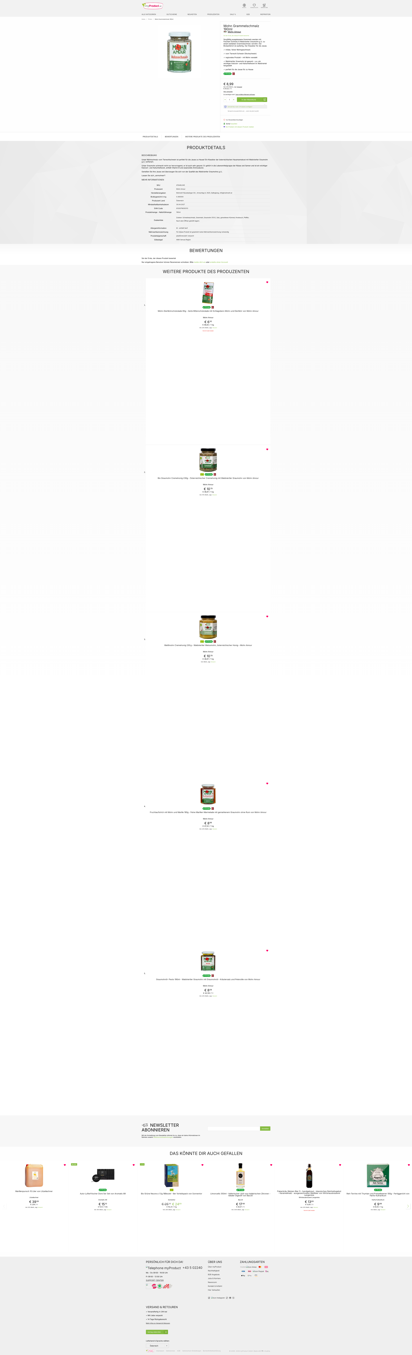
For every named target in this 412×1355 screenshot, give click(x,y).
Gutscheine (172, 14)
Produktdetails (150, 137)
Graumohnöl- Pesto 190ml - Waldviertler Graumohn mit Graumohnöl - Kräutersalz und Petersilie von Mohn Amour (208, 979)
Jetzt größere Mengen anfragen (245, 94)
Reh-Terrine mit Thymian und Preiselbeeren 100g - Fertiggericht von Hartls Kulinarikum (378, 1195)
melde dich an (199, 262)
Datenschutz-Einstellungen (191, 1351)
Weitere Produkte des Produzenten (202, 137)
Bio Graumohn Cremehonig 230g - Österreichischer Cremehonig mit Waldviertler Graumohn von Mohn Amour (208, 478)
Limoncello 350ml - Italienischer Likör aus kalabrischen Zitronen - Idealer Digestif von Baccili (240, 1195)
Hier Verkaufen (214, 1290)
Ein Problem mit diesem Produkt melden (240, 127)
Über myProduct (214, 1267)
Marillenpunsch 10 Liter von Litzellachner (34, 1191)
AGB (178, 1351)
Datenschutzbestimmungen (163, 1137)
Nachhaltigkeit (213, 1271)
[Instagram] (218, 1298)
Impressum (160, 1351)
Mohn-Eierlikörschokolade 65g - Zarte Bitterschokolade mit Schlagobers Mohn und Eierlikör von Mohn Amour (208, 311)
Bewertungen (171, 137)
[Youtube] (230, 1298)
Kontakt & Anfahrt (215, 1286)
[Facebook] (209, 1298)
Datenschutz (170, 1351)
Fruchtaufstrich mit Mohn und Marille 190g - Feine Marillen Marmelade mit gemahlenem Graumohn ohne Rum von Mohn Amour (208, 812)
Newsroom (212, 1282)
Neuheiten (192, 14)
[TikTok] (227, 1298)
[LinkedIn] (233, 1298)
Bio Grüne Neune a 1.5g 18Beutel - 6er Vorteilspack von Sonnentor (171, 1194)
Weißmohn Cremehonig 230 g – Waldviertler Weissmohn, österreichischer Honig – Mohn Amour (208, 645)
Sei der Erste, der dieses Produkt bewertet (236, 35)
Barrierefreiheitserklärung (212, 1351)
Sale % (233, 14)
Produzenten (213, 14)
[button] (225, 99)
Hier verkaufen (228, 91)
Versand (239, 87)
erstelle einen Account (219, 262)
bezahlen (234, 124)
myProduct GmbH (246, 1351)
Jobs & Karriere (214, 1278)
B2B (248, 14)
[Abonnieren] (265, 1128)
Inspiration (265, 14)
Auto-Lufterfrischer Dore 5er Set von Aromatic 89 (103, 1194)
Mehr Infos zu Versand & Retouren (158, 1323)
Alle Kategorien (149, 14)
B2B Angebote (214, 1274)
